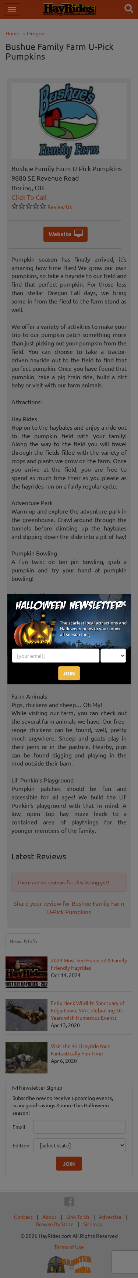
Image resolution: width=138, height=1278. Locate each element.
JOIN (69, 673)
